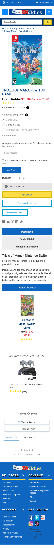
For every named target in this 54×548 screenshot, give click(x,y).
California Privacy (10, 533)
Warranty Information (27, 246)
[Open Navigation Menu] (5, 12)
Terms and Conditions (12, 537)
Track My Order (9, 517)
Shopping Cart (8, 525)
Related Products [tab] (27, 287)
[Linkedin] (16, 222)
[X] (12, 222)
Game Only (11, 119)
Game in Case (13, 124)
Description (27, 231)
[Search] (47, 22)
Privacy (5, 529)
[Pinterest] (21, 222)
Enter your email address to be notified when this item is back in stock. (27, 144)
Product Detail (27, 239)
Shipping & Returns (37, 486)
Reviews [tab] (9, 437)
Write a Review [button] (28, 422)
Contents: (13, 114)
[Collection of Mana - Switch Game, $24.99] (27, 305)
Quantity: (6, 178)
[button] (39, 356)
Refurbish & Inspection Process (39, 491)
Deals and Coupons (11, 494)
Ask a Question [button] (28, 428)
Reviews (32, 501)
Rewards (6, 499)
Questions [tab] (27, 437)
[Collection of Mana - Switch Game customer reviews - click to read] (27, 341)
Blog (4, 503)
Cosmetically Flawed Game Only (22, 129)
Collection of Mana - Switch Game (27, 323)
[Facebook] (3, 222)
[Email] (8, 222)
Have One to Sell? (15, 212)
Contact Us (34, 482)
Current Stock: (10, 135)
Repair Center (8, 490)
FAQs (31, 497)
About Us (6, 482)
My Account (7, 521)
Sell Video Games (10, 486)
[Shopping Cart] (49, 12)
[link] (27, 103)
